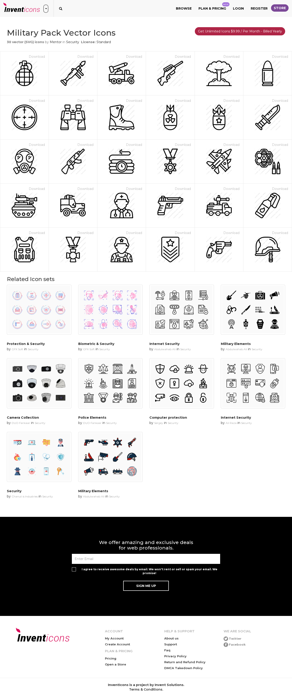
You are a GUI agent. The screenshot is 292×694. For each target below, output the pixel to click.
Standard (103, 42)
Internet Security (164, 344)
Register (259, 8)
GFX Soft (17, 349)
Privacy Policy (175, 656)
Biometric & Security (96, 344)
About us (171, 638)
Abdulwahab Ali (165, 349)
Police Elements (92, 417)
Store (280, 8)
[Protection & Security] (39, 310)
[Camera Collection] (39, 383)
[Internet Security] (181, 310)
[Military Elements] (253, 310)
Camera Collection (23, 417)
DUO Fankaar (21, 423)
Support (170, 644)
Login (238, 8)
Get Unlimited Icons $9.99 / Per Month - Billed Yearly (240, 31)
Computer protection (168, 417)
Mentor (56, 42)
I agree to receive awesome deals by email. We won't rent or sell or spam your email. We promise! (149, 571)
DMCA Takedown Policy (183, 668)
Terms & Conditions (145, 689)
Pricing (110, 658)
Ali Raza (231, 423)
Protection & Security (26, 344)
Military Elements (236, 344)
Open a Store (115, 664)
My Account (114, 638)
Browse (184, 8)
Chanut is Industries (25, 496)
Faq (167, 650)
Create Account (117, 644)
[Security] (39, 457)
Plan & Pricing (213, 7)
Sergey (158, 423)
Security (72, 42)
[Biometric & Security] (110, 310)
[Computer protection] (181, 383)
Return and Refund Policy (185, 662)
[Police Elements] (110, 383)
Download (37, 57)
